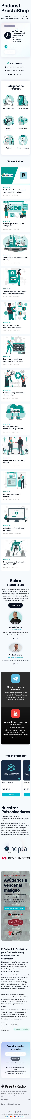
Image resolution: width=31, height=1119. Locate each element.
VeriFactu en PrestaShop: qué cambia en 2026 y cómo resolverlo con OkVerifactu (14, 191)
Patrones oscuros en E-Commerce (12, 495)
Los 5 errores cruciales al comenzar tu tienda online (13, 360)
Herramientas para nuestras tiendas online (14, 394)
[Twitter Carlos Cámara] (14, 638)
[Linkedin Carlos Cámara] (17, 638)
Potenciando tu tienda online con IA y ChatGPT (14, 563)
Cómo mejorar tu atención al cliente (14, 462)
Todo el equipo (15, 605)
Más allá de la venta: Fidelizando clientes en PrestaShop (12, 326)
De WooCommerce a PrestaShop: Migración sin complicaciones (13, 428)
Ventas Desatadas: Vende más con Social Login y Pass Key (14, 292)
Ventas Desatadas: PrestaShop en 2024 (15, 259)
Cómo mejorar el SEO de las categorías (13, 225)
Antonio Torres (5, 1025)
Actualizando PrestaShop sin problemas (14, 529)
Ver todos (10, 52)
